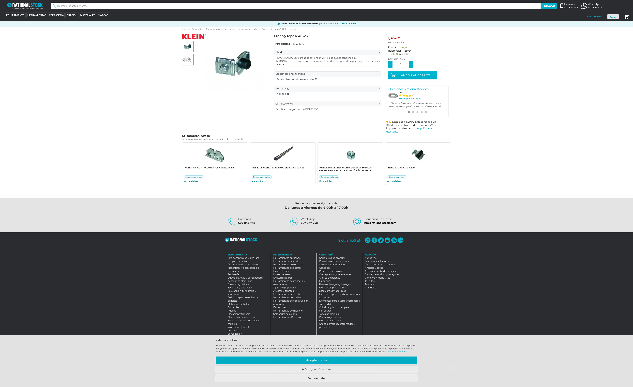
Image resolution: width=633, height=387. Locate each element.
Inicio (185, 29)
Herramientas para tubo (287, 294)
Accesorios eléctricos (240, 281)
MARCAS (103, 15)
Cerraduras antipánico (332, 264)
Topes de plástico (329, 314)
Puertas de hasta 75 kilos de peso (279, 29)
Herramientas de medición (288, 310)
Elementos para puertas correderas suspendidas (232, 29)
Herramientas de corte (286, 261)
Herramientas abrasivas (287, 257)
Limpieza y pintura (238, 261)
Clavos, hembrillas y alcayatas (382, 274)
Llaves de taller (281, 271)
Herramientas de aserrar (287, 267)
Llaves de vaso (281, 274)
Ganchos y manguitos (377, 277)
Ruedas (232, 310)
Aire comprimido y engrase (243, 257)
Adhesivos (371, 257)
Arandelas (370, 287)
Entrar (613, 17)
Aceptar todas (316, 360)
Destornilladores (282, 277)
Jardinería (233, 274)
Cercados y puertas (330, 317)
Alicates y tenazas (283, 290)
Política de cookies (397, 351)
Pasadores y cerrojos (331, 271)
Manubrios (325, 281)
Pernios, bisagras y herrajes (335, 284)
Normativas (283, 88)
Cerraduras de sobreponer (334, 261)
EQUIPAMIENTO (15, 15)
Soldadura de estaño (285, 314)
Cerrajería (197, 29)
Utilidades (282, 52)
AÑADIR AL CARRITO (415, 75)
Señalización (235, 333)
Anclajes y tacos (374, 267)
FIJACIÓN (71, 15)
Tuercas (369, 284)
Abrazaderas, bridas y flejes (380, 271)
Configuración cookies (317, 369)
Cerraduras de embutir (332, 257)
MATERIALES (87, 15)
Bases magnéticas (238, 284)
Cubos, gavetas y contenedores (246, 277)
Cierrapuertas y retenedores (335, 274)
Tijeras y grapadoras (285, 287)
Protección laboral (238, 327)
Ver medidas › (191, 181)
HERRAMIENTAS (36, 15)
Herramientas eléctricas (287, 317)
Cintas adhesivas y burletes (243, 264)
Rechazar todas (316, 378)
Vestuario (233, 330)
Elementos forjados (330, 320)
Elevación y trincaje (239, 314)
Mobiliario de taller (238, 304)
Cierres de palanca (329, 277)
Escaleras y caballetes (240, 287)
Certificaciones (285, 103)
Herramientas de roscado (287, 264)
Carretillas (233, 307)
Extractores (279, 307)
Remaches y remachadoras (380, 264)
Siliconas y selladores (377, 261)
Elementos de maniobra (241, 317)
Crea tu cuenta (594, 16)
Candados (325, 267)
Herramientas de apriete (287, 297)
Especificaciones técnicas (291, 73)
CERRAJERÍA (56, 15)
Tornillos (370, 281)
